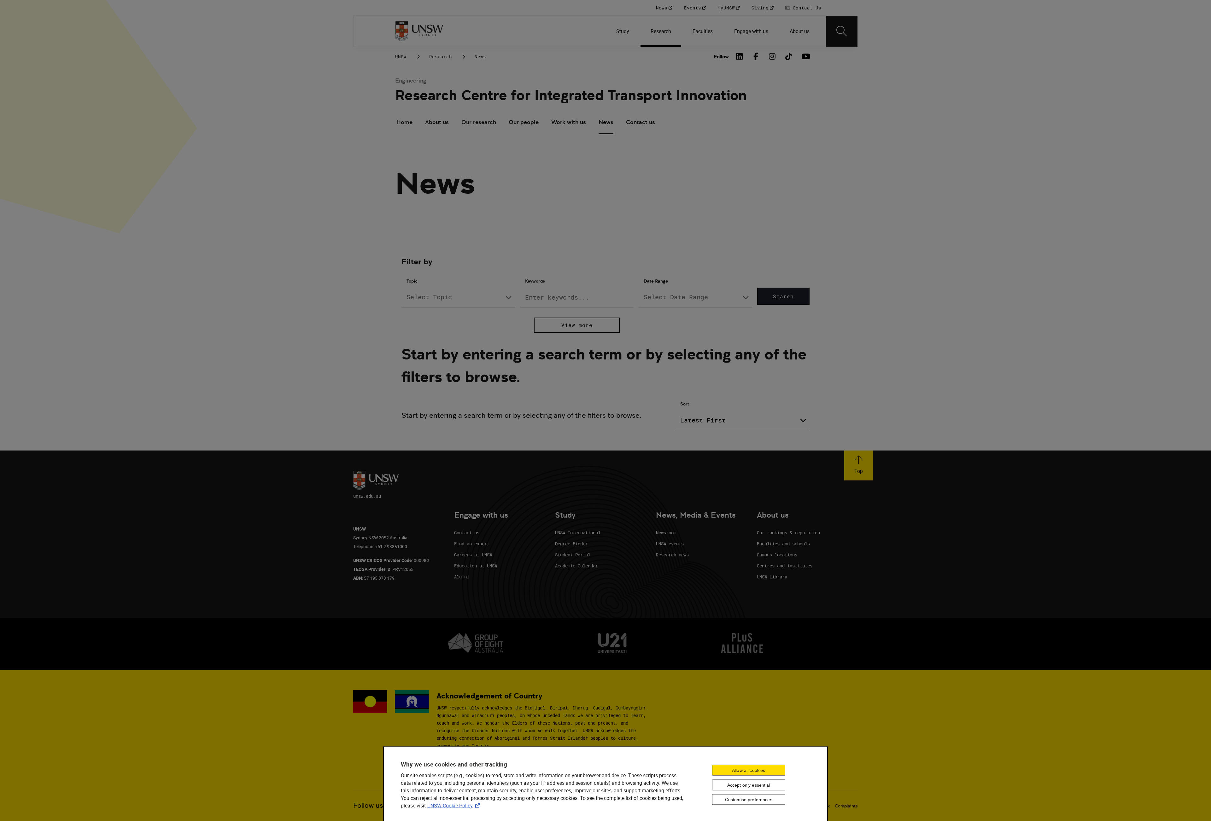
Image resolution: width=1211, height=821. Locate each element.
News (606, 122)
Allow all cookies (748, 769)
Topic (412, 281)
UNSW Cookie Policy (455, 805)
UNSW (401, 57)
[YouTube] (805, 56)
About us (437, 122)
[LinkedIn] (739, 56)
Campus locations (777, 555)
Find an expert (471, 544)
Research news (672, 555)
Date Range (656, 281)
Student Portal (572, 555)
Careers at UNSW (473, 555)
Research (440, 57)
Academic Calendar (576, 566)
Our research (478, 122)
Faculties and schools (783, 544)
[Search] (841, 31)
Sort (684, 403)
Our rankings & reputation (788, 533)
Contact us (640, 122)
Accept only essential (748, 784)
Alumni (461, 577)
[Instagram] (772, 56)
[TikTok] (789, 56)
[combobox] (458, 297)
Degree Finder (571, 544)
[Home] (419, 31)
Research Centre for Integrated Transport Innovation (571, 95)
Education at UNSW (475, 566)
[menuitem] (623, 31)
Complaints (846, 805)
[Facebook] (756, 56)
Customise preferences (748, 799)
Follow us (368, 805)
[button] (858, 465)
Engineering (410, 80)
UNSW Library (772, 577)
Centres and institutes (784, 566)
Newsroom (666, 533)
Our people (524, 122)
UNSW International (577, 533)
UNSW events (670, 544)
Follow (721, 57)
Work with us (568, 122)
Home (404, 122)
